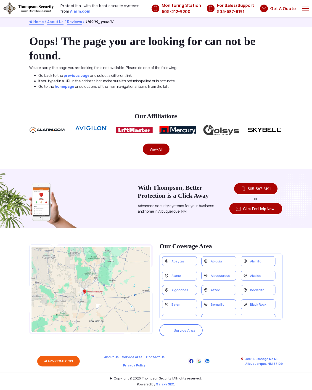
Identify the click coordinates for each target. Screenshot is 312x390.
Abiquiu (216, 261)
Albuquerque (220, 275)
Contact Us (155, 357)
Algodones (180, 290)
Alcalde (255, 275)
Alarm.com (80, 11)
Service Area (184, 330)
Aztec (215, 290)
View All (156, 149)
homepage (64, 86)
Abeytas (178, 261)
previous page (77, 75)
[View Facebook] (191, 361)
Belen (176, 304)
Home (38, 21)
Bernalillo (218, 304)
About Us (55, 21)
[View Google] (199, 361)
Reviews (74, 21)
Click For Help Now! (259, 208)
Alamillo (256, 261)
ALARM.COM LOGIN (58, 361)
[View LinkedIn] (207, 361)
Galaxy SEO (165, 384)
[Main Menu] (305, 8)
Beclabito (257, 290)
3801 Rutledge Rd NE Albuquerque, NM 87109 (264, 361)
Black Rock (258, 304)
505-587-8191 (259, 188)
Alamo (176, 275)
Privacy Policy (134, 365)
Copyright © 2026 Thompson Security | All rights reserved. (158, 378)
